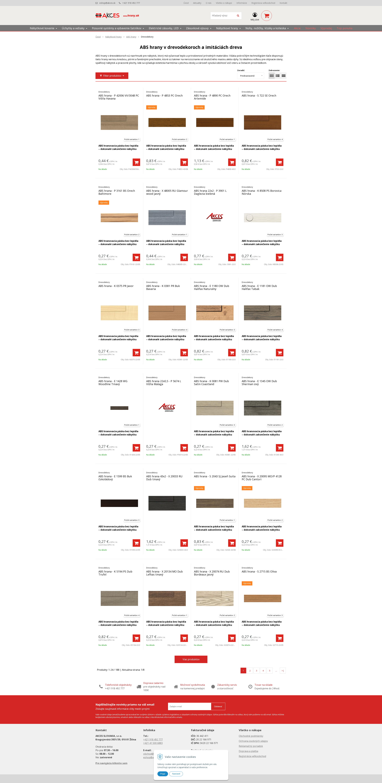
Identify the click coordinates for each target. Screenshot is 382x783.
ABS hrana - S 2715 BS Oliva (259, 571)
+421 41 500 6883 (153, 743)
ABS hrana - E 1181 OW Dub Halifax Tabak (259, 287)
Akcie (297, 28)
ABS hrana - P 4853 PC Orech (164, 95)
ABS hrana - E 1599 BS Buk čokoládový (115, 477)
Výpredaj (326, 28)
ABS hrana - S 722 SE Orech (259, 95)
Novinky (310, 28)
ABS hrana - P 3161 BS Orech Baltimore (116, 192)
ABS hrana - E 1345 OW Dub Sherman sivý (259, 382)
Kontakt (283, 2)
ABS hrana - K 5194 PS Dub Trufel (115, 573)
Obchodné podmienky (251, 736)
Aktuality (197, 2)
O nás (208, 2)
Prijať (162, 774)
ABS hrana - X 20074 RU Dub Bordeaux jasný (212, 573)
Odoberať (218, 706)
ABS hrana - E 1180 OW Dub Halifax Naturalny (211, 287)
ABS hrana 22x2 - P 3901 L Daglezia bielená (210, 192)
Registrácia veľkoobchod (263, 2)
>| (283, 670)
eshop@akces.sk (107, 2)
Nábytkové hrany (113, 36)
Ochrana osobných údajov (253, 741)
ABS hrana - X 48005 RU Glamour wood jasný (167, 192)
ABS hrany (131, 36)
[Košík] (266, 15)
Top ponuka (344, 28)
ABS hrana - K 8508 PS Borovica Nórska (261, 192)
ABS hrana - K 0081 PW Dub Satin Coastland (211, 382)
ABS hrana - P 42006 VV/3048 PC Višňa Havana (118, 97)
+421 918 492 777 (131, 2)
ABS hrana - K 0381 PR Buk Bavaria (163, 287)
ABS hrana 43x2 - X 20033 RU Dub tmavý (164, 477)
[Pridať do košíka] (136, 162)
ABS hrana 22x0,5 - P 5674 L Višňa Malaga (163, 382)
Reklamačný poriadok (251, 746)
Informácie (242, 2)
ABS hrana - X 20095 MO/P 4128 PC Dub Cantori (262, 477)
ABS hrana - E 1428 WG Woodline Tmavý (112, 382)
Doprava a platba (248, 751)
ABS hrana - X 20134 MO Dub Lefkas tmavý (164, 573)
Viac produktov (191, 659)
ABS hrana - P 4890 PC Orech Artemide (212, 97)
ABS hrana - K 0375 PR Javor (116, 286)
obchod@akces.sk (153, 753)
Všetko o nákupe (224, 2)
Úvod (186, 2)
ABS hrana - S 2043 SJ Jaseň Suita (214, 476)
